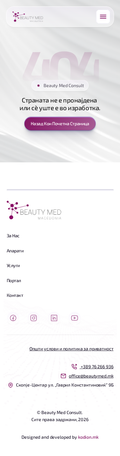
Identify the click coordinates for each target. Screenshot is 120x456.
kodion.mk (88, 437)
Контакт (15, 295)
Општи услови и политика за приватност (71, 348)
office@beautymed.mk (91, 376)
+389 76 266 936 (97, 366)
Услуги (13, 265)
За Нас (13, 235)
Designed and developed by (49, 437)
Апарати (15, 250)
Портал (14, 280)
